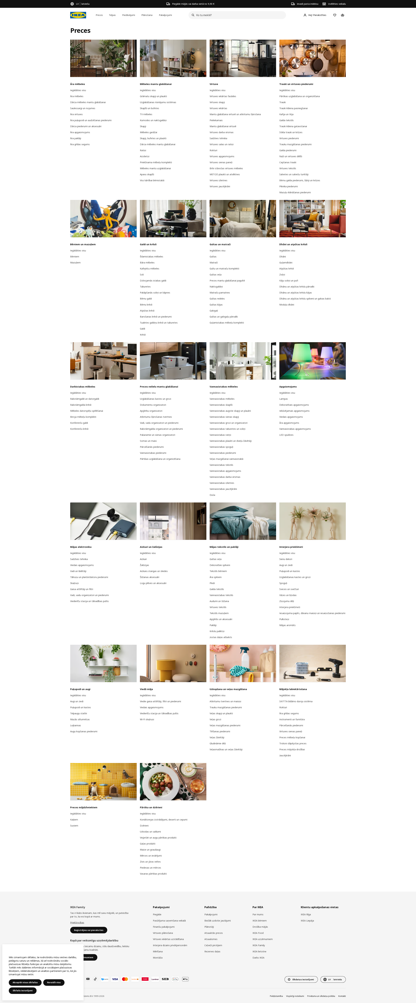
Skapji (143, 126)
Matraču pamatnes (220, 292)
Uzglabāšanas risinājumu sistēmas (158, 102)
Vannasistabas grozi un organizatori (228, 422)
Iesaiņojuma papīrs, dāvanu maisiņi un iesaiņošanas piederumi (312, 613)
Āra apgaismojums (80, 132)
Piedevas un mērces (150, 867)
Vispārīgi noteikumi (295, 996)
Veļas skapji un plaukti (221, 713)
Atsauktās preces (213, 932)
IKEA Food (258, 932)
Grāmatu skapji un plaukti (153, 96)
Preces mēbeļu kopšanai (292, 737)
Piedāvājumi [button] (128, 15)
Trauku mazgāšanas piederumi (295, 144)
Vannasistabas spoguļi (221, 446)
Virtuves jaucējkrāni (220, 186)
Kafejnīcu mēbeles (149, 268)
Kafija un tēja (286, 114)
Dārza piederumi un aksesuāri (85, 126)
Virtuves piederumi (289, 138)
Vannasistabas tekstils (221, 464)
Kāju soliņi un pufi (288, 280)
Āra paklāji (75, 138)
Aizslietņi (144, 156)
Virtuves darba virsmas (222, 132)
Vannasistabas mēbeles (222, 398)
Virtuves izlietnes (218, 180)
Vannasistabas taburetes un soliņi (227, 428)
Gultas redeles (217, 298)
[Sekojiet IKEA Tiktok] (95, 979)
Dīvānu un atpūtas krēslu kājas (295, 292)
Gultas (213, 256)
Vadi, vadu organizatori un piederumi (159, 422)
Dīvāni (282, 256)
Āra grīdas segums (80, 144)
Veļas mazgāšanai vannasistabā (226, 458)
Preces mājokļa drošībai (292, 749)
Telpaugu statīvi (78, 713)
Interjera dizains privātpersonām (170, 945)
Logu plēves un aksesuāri (153, 583)
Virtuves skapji (217, 102)
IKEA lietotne (259, 951)
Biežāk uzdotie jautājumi (217, 920)
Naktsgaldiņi (216, 286)
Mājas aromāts (287, 625)
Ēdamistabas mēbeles (151, 256)
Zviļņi (282, 274)
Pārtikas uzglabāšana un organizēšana (299, 96)
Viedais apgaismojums (291, 416)
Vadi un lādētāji (78, 571)
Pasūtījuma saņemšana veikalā (169, 920)
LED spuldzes (286, 434)
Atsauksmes (210, 939)
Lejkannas (75, 725)
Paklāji (213, 625)
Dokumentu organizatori (153, 404)
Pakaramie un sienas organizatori (157, 434)
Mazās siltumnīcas (80, 719)
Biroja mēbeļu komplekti (83, 416)
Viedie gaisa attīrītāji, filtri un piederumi (160, 701)
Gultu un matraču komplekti (224, 268)
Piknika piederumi (288, 186)
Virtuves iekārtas (218, 108)
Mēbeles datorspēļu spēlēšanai (86, 410)
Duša (212, 494)
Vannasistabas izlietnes (222, 482)
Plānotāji (209, 926)
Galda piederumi (287, 150)
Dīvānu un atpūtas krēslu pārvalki (296, 286)
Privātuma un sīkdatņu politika (321, 996)
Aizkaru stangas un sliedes (154, 571)
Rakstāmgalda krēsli (80, 404)
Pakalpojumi (210, 914)
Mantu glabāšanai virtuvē (223, 126)
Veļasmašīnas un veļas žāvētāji (226, 749)
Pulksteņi (284, 619)
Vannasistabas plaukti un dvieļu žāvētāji (231, 440)
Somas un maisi (148, 440)
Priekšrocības (77, 922)
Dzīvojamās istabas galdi (153, 280)
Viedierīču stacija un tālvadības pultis (89, 601)
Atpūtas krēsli (147, 310)
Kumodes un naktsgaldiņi (153, 120)
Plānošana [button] (146, 15)
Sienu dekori (285, 559)
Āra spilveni (215, 577)
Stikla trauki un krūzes (290, 132)
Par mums (258, 914)
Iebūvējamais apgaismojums (294, 410)
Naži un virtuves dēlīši (290, 156)
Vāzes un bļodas (288, 595)
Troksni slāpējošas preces (292, 743)
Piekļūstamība (276, 996)
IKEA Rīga (306, 914)
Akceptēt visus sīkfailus (25, 982)
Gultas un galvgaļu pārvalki (224, 316)
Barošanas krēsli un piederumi (156, 316)
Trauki (282, 102)
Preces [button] (99, 15)
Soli (142, 274)
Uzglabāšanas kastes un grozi (155, 398)
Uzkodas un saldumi (150, 831)
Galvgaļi (214, 310)
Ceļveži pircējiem (213, 945)
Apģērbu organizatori (151, 410)
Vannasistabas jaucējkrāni (223, 488)
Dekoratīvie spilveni (220, 565)
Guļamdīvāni (285, 262)
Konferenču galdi (79, 422)
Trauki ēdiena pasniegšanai (293, 108)
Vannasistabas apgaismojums (225, 470)
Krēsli (143, 334)
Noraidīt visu (54, 982)
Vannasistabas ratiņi (220, 434)
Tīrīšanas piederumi (220, 731)
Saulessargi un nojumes (82, 108)
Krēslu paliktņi (217, 631)
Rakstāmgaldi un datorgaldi (84, 398)
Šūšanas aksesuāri (149, 577)
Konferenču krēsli (79, 428)
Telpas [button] (112, 15)
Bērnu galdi (146, 298)
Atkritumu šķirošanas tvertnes (156, 416)
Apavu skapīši (147, 174)
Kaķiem (74, 819)
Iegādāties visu (78, 90)
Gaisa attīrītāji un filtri (81, 589)
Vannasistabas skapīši (221, 404)
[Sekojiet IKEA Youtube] (88, 979)
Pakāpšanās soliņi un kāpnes (155, 292)
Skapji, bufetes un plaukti (153, 138)
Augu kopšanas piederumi (83, 731)
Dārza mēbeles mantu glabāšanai (88, 102)
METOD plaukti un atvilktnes (225, 174)
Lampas (283, 398)
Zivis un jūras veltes (150, 861)
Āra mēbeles (76, 96)
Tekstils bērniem (218, 571)
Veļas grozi (215, 719)
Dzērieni (144, 825)
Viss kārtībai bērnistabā (152, 180)
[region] (43, 972)
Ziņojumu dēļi (286, 601)
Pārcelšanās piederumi (152, 446)
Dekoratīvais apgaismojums (294, 404)
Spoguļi (283, 583)
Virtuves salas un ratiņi (222, 144)
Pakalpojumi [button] (165, 15)
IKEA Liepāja (307, 920)
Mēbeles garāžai (148, 132)
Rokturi (213, 150)
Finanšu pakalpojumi (164, 926)
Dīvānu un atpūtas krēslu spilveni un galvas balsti (305, 298)
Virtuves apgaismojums (222, 156)
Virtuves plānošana (163, 932)
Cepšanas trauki (287, 162)
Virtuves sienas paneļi (221, 162)
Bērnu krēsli (146, 304)
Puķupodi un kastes (289, 571)
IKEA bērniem (260, 920)
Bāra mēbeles (147, 262)
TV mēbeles (146, 114)
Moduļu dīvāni (286, 304)
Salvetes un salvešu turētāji (293, 174)
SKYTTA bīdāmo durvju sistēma (295, 701)
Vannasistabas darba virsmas (225, 476)
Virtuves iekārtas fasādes (223, 96)
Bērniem (74, 256)
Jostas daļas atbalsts (221, 637)
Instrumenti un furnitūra (292, 719)
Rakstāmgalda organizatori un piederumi (161, 428)
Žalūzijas (144, 565)
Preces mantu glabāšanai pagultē (227, 280)
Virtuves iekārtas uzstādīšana (168, 939)
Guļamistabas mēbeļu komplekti (227, 322)
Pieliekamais (216, 120)
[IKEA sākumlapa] (78, 15)
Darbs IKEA (258, 957)
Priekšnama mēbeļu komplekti (156, 162)
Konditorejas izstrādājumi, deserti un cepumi (163, 819)
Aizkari (143, 559)
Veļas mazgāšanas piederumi (225, 725)
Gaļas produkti (147, 843)
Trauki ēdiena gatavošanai (293, 126)
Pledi (212, 583)
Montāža (157, 957)
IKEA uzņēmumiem (263, 939)
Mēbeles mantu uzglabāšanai (155, 168)
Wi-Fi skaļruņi (147, 719)
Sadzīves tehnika (218, 138)
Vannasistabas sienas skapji (224, 416)
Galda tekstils (286, 120)
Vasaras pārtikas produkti (153, 873)
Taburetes (145, 286)
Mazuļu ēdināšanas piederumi (295, 192)
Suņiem (74, 825)
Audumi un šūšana (219, 601)
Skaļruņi (74, 583)
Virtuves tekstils (287, 168)
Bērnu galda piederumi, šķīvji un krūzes (299, 180)
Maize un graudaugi (150, 849)
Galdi (142, 328)
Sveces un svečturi (289, 589)
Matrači (214, 262)
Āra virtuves (76, 114)
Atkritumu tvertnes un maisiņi (225, 701)
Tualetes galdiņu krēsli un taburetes (159, 322)
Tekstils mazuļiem (219, 613)
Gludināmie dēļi (218, 743)
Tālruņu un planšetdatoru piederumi (89, 577)
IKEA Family (259, 945)
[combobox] (236, 15)
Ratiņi (143, 150)
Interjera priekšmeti (289, 607)
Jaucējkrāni (285, 755)
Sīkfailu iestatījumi (23, 990)
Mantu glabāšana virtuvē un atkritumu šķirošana (235, 114)
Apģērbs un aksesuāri (221, 619)
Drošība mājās (260, 926)
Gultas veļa (215, 274)
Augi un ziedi (285, 565)
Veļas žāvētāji (217, 737)
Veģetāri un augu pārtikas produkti (158, 837)
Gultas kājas (216, 304)
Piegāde (157, 914)
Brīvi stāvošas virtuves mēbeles (226, 168)
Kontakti (342, 996)
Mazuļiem (75, 262)
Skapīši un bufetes (149, 108)
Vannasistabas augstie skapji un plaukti (230, 410)
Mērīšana (158, 951)
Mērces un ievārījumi (151, 855)
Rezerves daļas (212, 951)
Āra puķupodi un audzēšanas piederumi (90, 120)
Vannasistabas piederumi (153, 452)
